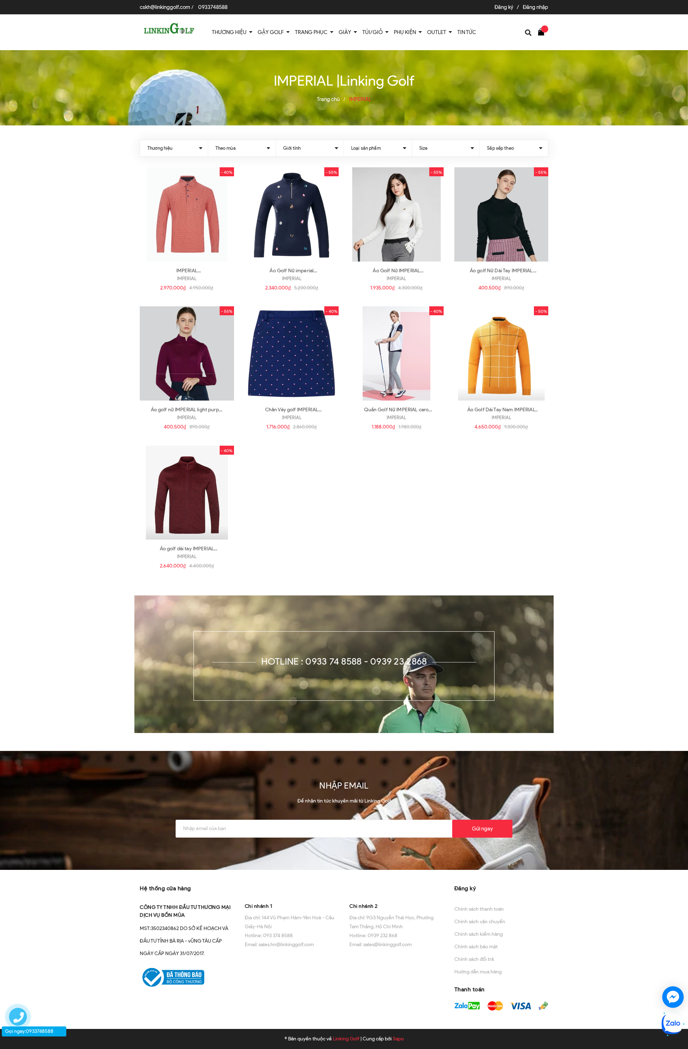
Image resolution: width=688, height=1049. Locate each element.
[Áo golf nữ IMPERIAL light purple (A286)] (187, 353)
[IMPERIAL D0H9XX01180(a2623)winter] (187, 214)
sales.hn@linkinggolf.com (286, 945)
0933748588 (213, 7)
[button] (292, 887)
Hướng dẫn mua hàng (478, 972)
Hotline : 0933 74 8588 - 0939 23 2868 (344, 661)
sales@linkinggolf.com (387, 945)
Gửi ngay (482, 828)
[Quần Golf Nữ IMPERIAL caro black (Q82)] (396, 353)
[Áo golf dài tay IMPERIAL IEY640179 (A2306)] (187, 493)
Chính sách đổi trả (474, 959)
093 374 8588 (278, 936)
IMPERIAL (186, 278)
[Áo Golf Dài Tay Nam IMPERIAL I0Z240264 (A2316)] (501, 353)
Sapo (398, 1039)
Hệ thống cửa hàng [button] (165, 888)
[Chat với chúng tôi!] (673, 997)
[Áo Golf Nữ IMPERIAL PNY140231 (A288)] (396, 214)
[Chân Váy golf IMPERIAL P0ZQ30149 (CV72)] (292, 353)
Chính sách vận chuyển (479, 922)
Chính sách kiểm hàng (478, 934)
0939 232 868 (382, 936)
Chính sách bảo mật (476, 947)
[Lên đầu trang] (675, 971)
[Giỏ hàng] (543, 31)
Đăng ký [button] (465, 888)
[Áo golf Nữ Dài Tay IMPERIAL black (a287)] (501, 214)
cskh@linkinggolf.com (165, 7)
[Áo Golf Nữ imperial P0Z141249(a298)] (292, 214)
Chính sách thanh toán (479, 909)
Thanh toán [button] (469, 989)
